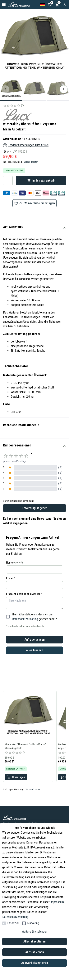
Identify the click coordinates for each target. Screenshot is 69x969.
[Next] (63, 89)
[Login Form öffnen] (64, 4)
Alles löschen (34, 650)
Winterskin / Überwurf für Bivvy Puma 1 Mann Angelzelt (26, 746)
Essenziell (13, 923)
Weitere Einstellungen (34, 931)
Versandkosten (31, 162)
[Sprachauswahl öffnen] (42, 5)
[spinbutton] (8, 180)
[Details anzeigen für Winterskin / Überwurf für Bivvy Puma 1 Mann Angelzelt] (28, 716)
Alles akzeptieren (34, 941)
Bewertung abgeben (34, 508)
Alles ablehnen (34, 952)
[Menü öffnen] (4, 4)
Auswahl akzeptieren (34, 963)
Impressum (57, 902)
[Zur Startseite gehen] (24, 4)
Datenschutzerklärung (25, 619)
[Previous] (5, 89)
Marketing (33, 923)
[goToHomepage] (34, 818)
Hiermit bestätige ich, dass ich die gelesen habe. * (34, 617)
